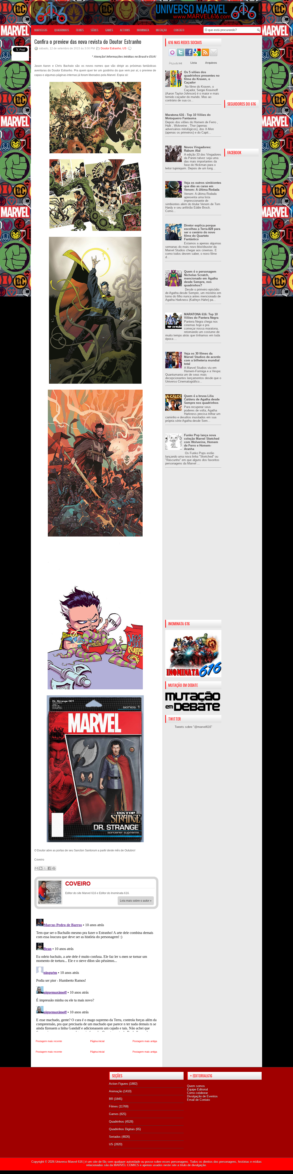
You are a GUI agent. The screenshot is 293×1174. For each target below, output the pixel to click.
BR (111, 1099)
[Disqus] (96, 974)
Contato (179, 30)
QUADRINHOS (61, 30)
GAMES (109, 30)
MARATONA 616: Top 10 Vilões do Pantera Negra (201, 316)
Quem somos (196, 1086)
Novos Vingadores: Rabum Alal (197, 148)
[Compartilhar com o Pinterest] (54, 868)
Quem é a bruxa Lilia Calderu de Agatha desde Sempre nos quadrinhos (202, 399)
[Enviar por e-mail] (36, 868)
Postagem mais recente (49, 1041)
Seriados (115, 1136)
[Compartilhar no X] (45, 868)
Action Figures (118, 1083)
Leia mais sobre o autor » (136, 900)
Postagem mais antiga (145, 1041)
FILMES (80, 30)
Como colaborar (197, 1093)
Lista (193, 62)
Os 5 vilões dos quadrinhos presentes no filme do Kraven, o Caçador (202, 77)
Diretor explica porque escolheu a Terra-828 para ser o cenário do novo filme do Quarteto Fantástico (202, 232)
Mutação (161, 30)
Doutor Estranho (111, 48)
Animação (115, 1091)
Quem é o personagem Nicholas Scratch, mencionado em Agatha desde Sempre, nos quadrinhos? (201, 278)
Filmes (113, 1106)
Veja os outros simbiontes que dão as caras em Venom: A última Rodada (202, 186)
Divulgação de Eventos (202, 1096)
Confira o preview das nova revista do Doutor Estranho (87, 41)
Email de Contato (198, 1099)
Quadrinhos (116, 1121)
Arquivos (211, 62)
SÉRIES (94, 30)
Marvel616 (40, 30)
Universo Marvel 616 (69, 1161)
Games (114, 1114)
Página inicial (97, 1041)
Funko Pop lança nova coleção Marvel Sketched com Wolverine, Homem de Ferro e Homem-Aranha (201, 442)
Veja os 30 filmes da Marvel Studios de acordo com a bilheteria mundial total (202, 359)
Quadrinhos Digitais (122, 1129)
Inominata (143, 30)
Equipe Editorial (197, 1089)
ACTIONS (125, 30)
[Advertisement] (193, 547)
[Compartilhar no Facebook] (49, 868)
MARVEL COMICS (126, 1165)
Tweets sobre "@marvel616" (193, 727)
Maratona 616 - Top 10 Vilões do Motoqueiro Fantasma (188, 116)
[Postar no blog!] (40, 868)
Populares (175, 62)
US (124, 48)
